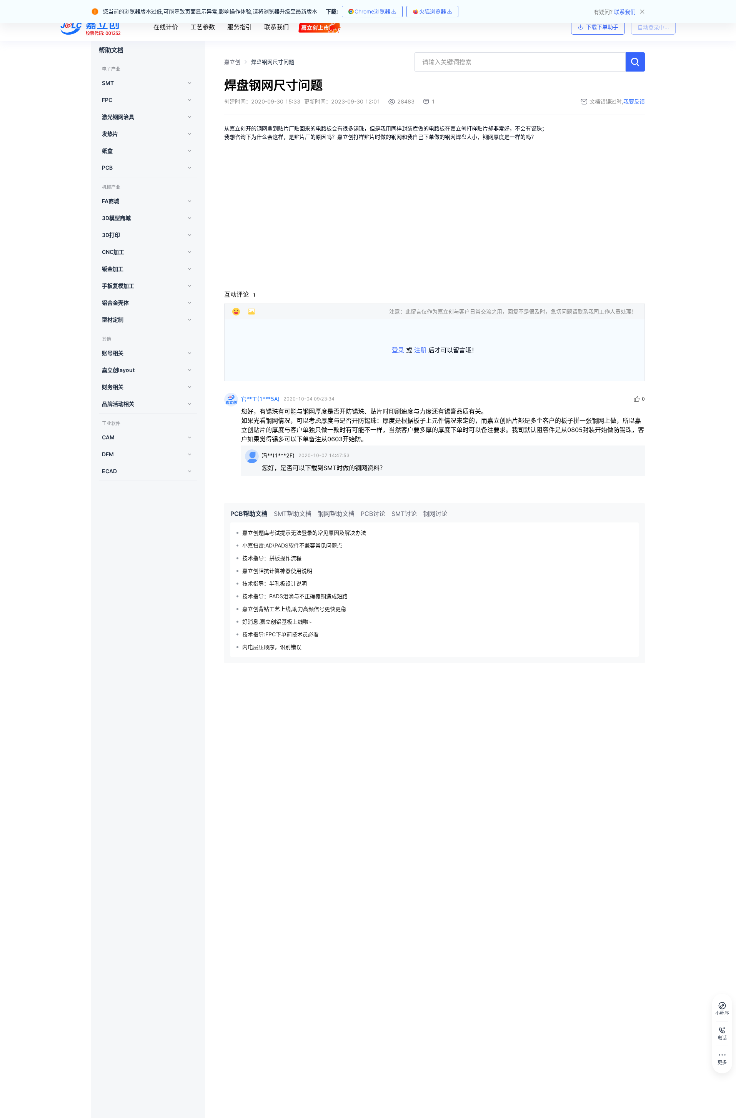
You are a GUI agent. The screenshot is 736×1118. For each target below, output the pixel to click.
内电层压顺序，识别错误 (271, 647)
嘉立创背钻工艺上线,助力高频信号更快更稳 (294, 609)
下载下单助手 (602, 26)
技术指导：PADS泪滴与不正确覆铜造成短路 (295, 596)
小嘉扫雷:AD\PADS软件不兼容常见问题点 (292, 545)
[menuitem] (145, 83)
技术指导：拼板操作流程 (271, 558)
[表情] (236, 311)
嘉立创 (232, 61)
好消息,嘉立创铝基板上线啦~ (277, 621)
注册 (420, 350)
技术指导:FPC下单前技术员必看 (280, 634)
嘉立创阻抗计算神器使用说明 (277, 570)
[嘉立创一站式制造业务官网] (91, 26)
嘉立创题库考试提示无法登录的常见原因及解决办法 (304, 532)
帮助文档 (111, 50)
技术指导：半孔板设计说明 (274, 583)
